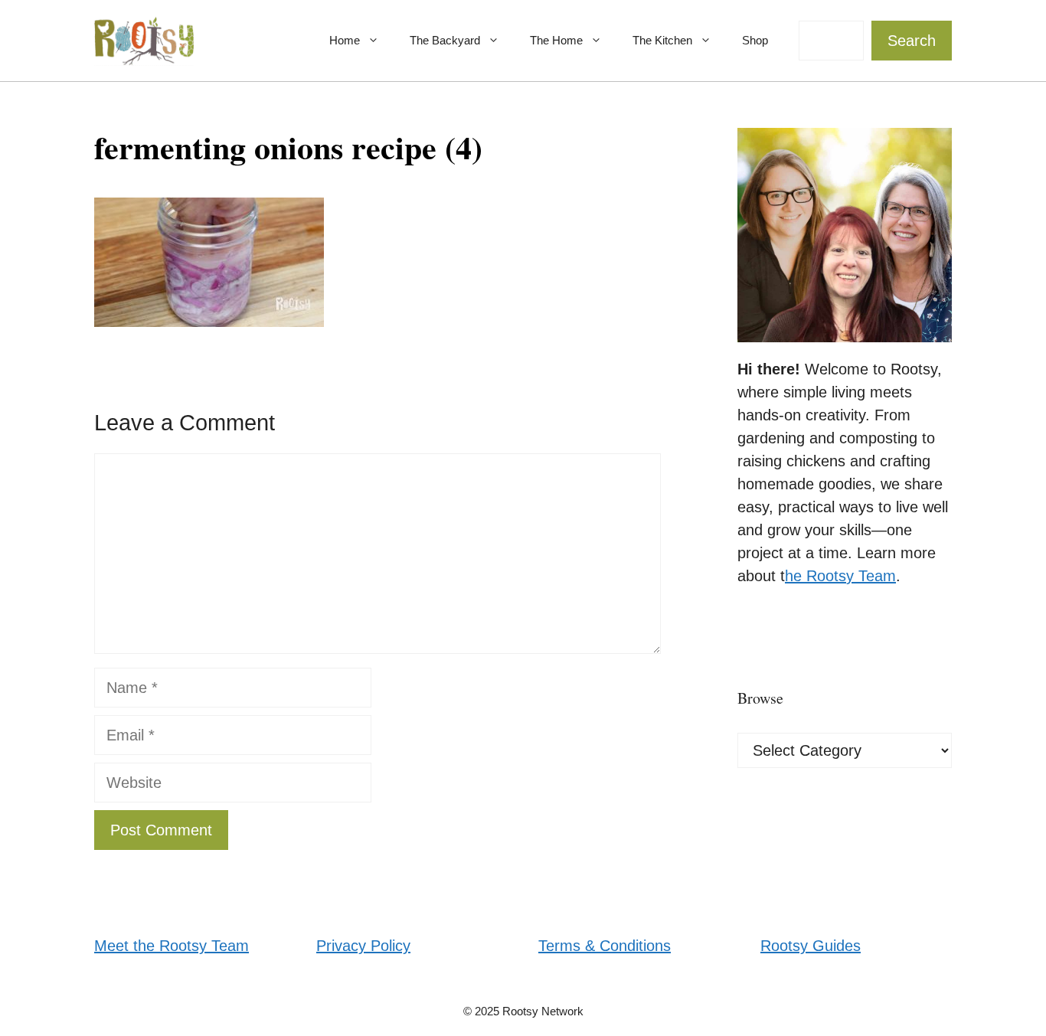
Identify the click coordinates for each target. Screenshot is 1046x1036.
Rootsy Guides (810, 945)
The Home (556, 40)
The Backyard (445, 40)
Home (344, 40)
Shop (755, 40)
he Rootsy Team (840, 575)
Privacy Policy (363, 945)
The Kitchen (662, 40)
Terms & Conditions (604, 945)
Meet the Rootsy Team (171, 945)
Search (911, 40)
